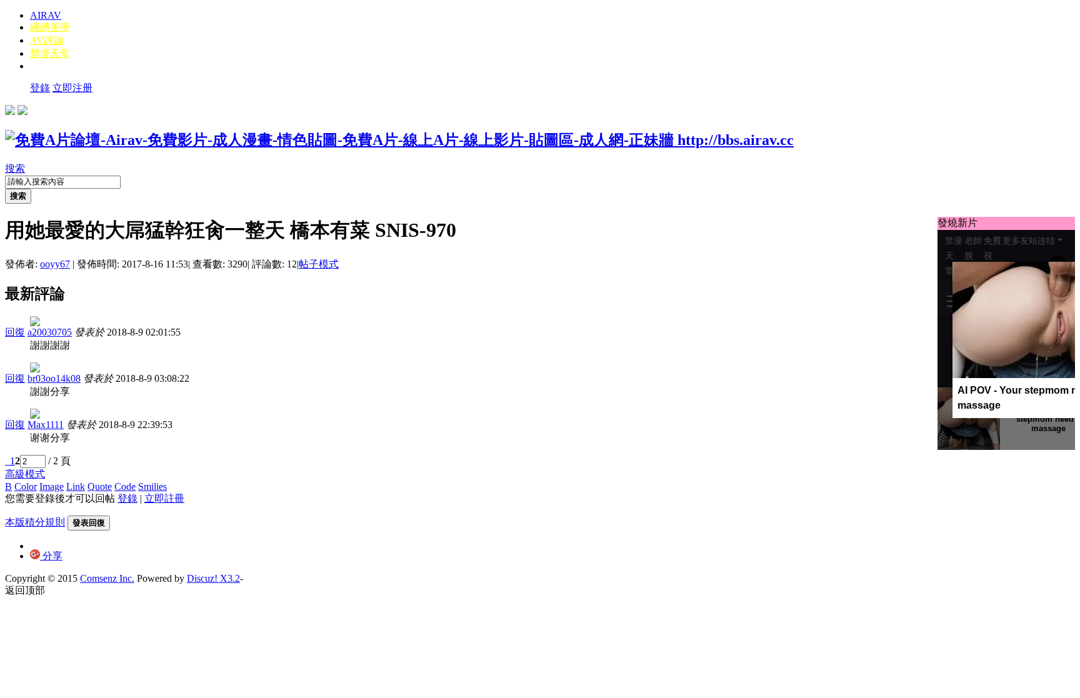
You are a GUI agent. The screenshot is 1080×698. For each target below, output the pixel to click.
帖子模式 (319, 264)
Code (125, 486)
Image (51, 486)
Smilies (152, 486)
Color (25, 486)
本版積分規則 (35, 522)
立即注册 (72, 87)
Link (75, 486)
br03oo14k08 (54, 378)
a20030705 (50, 332)
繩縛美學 (50, 27)
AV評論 (47, 40)
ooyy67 (55, 264)
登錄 (40, 87)
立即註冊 (164, 498)
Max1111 (46, 424)
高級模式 (25, 474)
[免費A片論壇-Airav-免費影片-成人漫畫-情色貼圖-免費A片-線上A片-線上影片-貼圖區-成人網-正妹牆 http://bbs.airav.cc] (399, 140)
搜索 (15, 168)
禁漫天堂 (50, 53)
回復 (15, 332)
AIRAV (45, 15)
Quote (100, 486)
